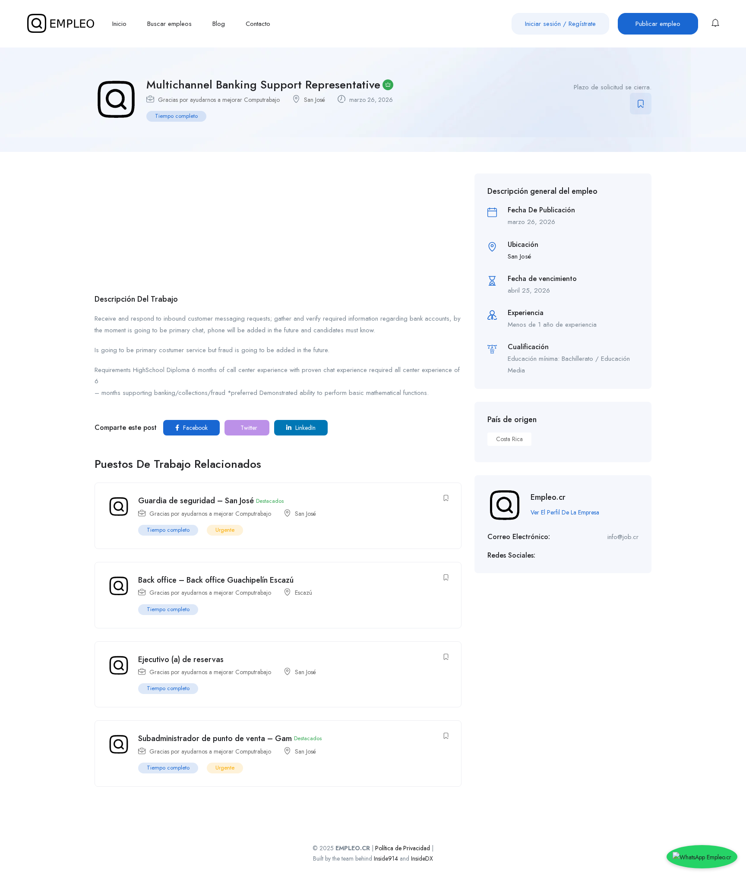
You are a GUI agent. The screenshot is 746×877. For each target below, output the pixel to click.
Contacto (258, 23)
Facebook (194, 427)
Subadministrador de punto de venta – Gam (215, 738)
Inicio (119, 23)
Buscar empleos (169, 23)
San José (314, 99)
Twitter (248, 427)
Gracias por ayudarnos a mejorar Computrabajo (219, 99)
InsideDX (422, 858)
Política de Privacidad (402, 848)
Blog (218, 23)
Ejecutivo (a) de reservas (181, 659)
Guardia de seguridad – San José (196, 500)
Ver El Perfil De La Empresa (565, 512)
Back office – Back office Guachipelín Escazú (216, 580)
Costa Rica (509, 439)
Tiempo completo (176, 116)
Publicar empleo (657, 23)
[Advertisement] (278, 234)
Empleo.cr (548, 497)
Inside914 (387, 858)
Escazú (303, 592)
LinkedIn (305, 427)
